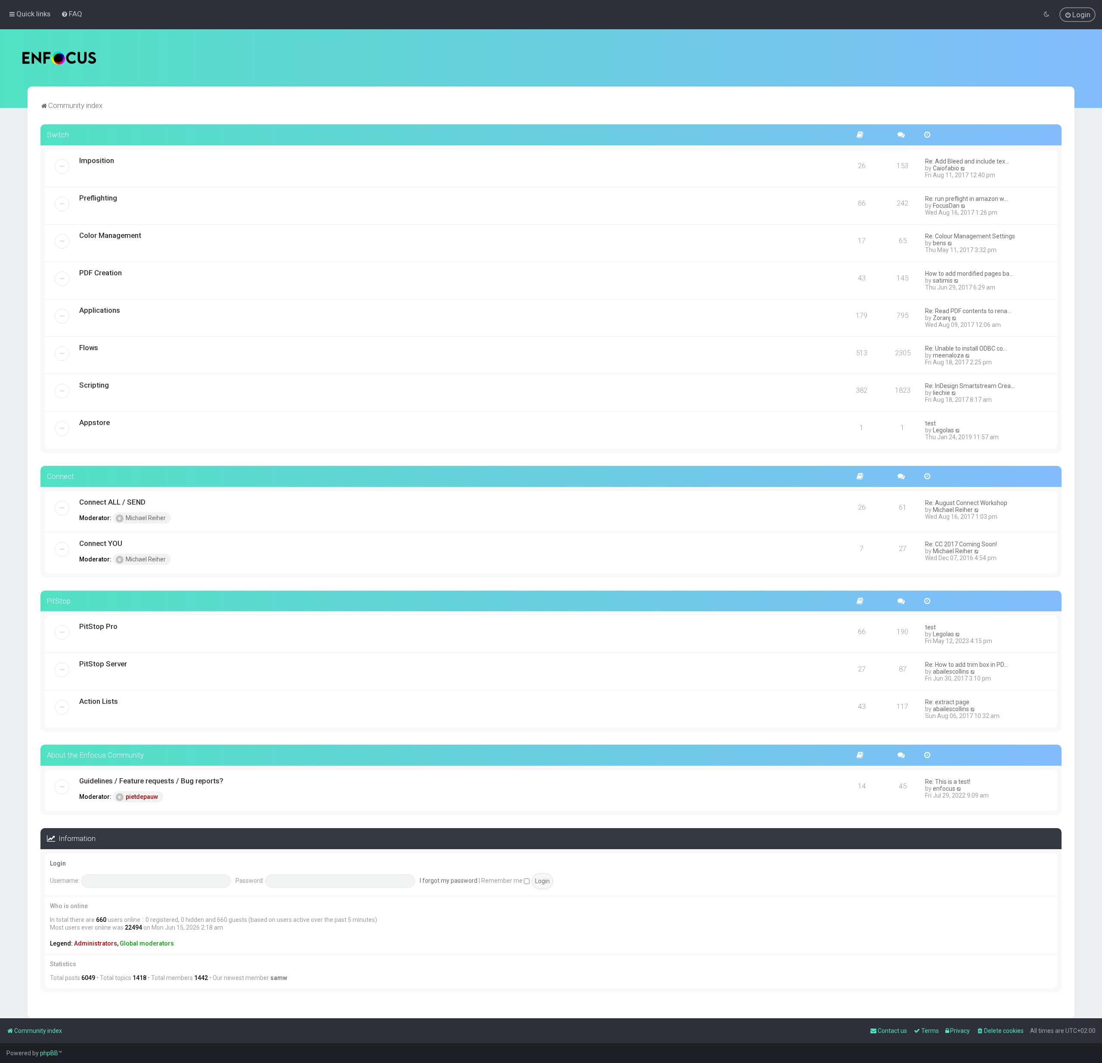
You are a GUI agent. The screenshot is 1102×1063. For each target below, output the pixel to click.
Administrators (95, 943)
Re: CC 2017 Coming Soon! (961, 544)
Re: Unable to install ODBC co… (966, 348)
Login (58, 863)
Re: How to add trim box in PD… (966, 664)
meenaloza (948, 355)
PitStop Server (103, 663)
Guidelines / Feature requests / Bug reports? (151, 780)
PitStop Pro (98, 626)
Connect (60, 476)
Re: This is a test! (947, 781)
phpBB (49, 1053)
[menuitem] (71, 13)
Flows (88, 347)
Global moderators (147, 943)
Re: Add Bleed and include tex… (967, 161)
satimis (943, 280)
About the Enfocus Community (95, 755)
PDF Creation (100, 272)
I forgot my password (448, 880)
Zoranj (941, 317)
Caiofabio (946, 168)
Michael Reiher (146, 518)
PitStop (59, 601)
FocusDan (946, 205)
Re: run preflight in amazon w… (966, 198)
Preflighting (98, 198)
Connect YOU (100, 543)
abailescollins (951, 671)
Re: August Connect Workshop (966, 502)
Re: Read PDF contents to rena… (968, 311)
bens (939, 243)
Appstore (94, 422)
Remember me (502, 880)
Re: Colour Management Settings (970, 236)
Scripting (94, 385)
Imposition (96, 160)
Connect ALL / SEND (112, 502)
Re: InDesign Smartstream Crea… (970, 385)
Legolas (943, 430)
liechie (941, 392)
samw (278, 977)
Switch (58, 134)
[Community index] (59, 58)
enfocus (944, 788)
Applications (99, 310)
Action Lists (98, 701)
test (930, 423)
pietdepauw (142, 796)
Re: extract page (947, 702)
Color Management (110, 235)
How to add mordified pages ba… (969, 273)
